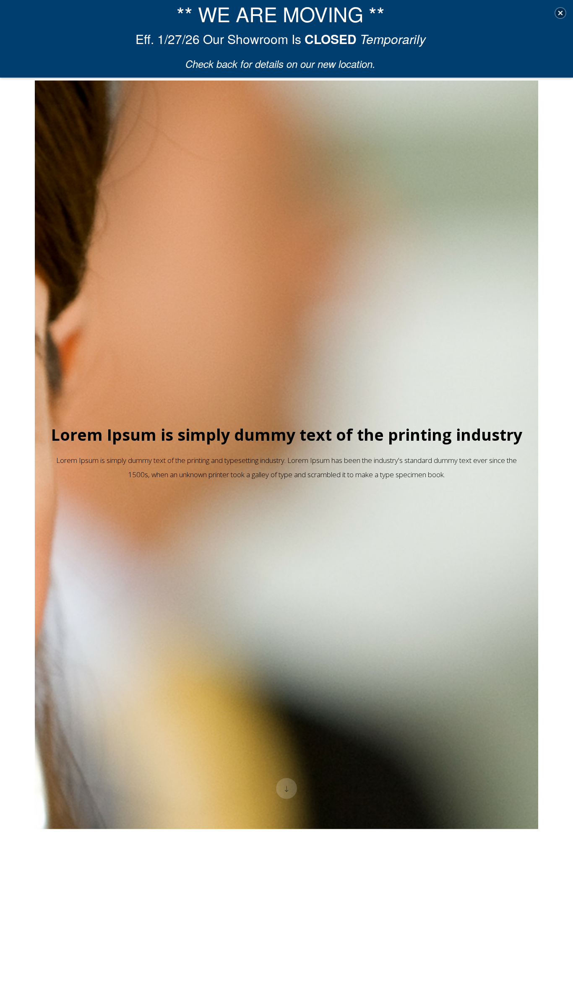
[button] (560, 13)
